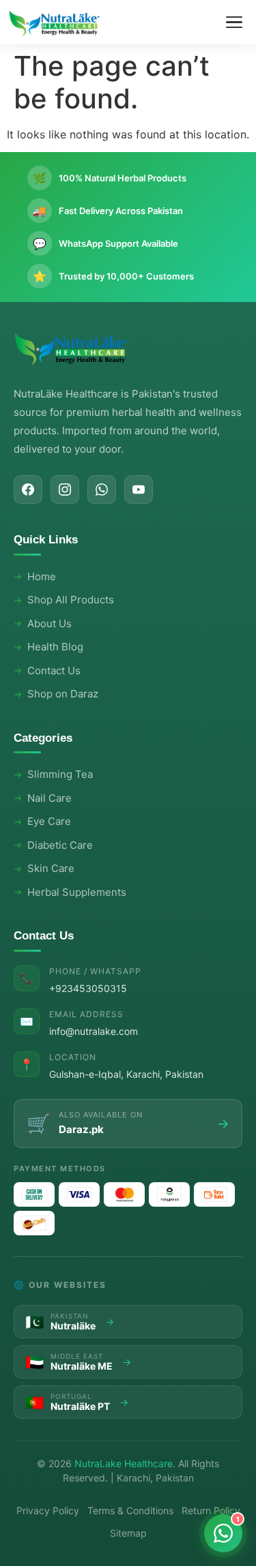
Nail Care (49, 798)
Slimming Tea (60, 774)
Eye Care (49, 821)
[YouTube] (138, 489)
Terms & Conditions (130, 1510)
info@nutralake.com (93, 1031)
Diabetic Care (60, 845)
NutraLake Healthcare (123, 1463)
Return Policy (211, 1510)
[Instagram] (65, 489)
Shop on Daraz (62, 693)
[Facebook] (28, 489)
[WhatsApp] (101, 489)
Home (41, 576)
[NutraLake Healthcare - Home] (54, 22)
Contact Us (54, 670)
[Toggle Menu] (234, 22)
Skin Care (50, 868)
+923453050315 (88, 988)
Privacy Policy (47, 1510)
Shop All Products (70, 599)
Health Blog (55, 646)
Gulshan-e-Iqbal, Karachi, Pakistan (126, 1074)
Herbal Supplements (76, 892)
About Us (49, 623)
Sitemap (128, 1533)
